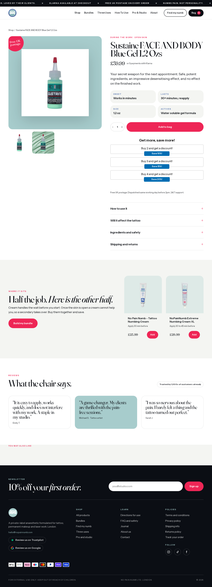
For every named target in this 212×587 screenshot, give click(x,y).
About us (126, 531)
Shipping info (172, 526)
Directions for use (130, 515)
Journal (125, 526)
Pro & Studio (139, 12)
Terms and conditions (177, 515)
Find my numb (175, 12)
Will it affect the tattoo (125, 220)
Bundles (89, 12)
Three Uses (104, 12)
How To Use (121, 12)
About (154, 12)
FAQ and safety (129, 520)
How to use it (118, 208)
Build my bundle (23, 323)
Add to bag (165, 126)
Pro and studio (84, 537)
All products (83, 515)
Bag (195, 12)
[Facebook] (186, 552)
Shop (77, 12)
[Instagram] (168, 552)
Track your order (174, 537)
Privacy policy (173, 520)
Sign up (194, 486)
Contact (125, 537)
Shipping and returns (124, 244)
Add (152, 334)
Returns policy (173, 531)
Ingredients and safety (125, 232)
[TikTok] (177, 552)
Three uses (82, 531)
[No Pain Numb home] (12, 13)
